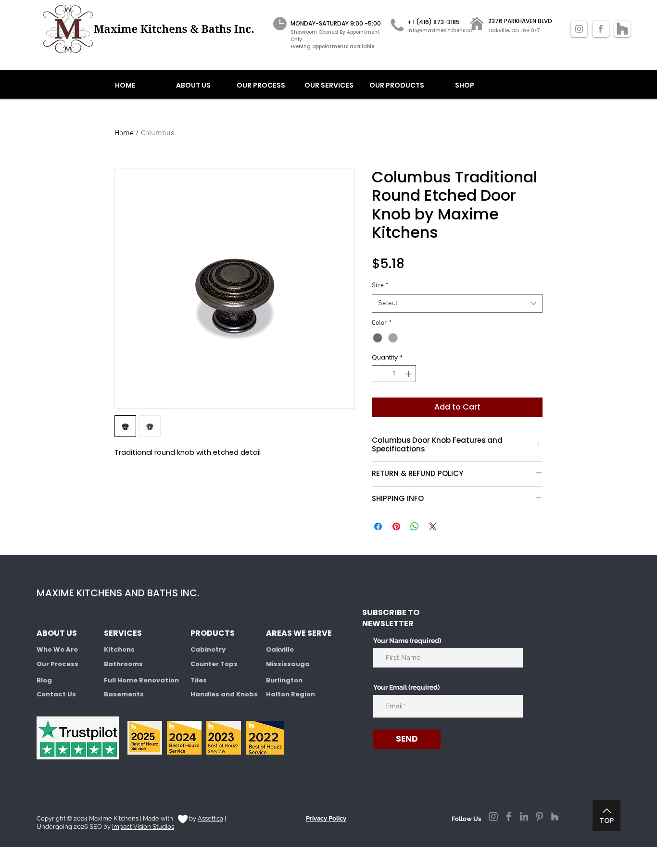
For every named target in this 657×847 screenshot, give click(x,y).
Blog (44, 680)
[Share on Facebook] (378, 526)
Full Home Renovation (141, 680)
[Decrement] (379, 374)
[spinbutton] (394, 374)
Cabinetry (208, 649)
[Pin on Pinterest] (396, 526)
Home (124, 133)
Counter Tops (214, 663)
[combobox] (457, 303)
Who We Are (57, 649)
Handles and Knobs (224, 694)
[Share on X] (433, 526)
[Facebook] (509, 816)
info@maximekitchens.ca (440, 30)
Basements (124, 694)
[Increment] (409, 374)
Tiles (198, 680)
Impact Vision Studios (143, 826)
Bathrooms (123, 663)
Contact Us (56, 694)
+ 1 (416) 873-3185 (433, 22)
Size (380, 286)
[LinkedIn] (524, 816)
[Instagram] (493, 816)
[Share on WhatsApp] (414, 526)
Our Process (57, 663)
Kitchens (119, 649)
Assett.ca (210, 818)
